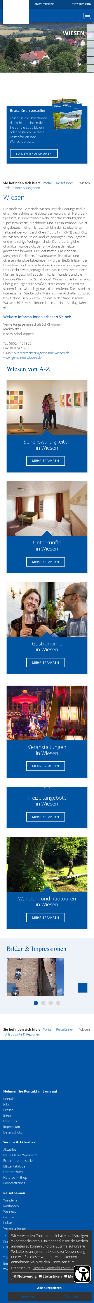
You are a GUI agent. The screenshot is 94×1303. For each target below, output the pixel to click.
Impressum (11, 1126)
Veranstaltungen (15, 1228)
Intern (7, 1115)
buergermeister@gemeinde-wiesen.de (42, 353)
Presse (8, 1110)
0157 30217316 (81, 4)
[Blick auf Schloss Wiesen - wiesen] (35, 977)
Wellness (9, 1211)
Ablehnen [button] (71, 1296)
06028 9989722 (44, 4)
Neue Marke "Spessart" (20, 1155)
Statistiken (52, 1276)
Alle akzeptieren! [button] (50, 1288)
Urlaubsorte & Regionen (22, 187)
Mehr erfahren (45, 460)
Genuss (8, 1217)
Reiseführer (64, 183)
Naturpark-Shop (15, 1177)
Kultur (7, 1222)
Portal (47, 183)
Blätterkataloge (14, 1166)
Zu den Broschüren (34, 153)
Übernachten (13, 1171)
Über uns (10, 1121)
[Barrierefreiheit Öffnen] (82, 1274)
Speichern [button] (28, 1296)
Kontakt (9, 1098)
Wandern (10, 1200)
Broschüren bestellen (19, 1160)
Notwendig (26, 1276)
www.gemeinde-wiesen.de (22, 357)
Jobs (6, 1104)
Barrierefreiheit (14, 1183)
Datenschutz (12, 1132)
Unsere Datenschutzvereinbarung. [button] (59, 1268)
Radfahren (11, 1206)
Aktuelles (9, 1149)
